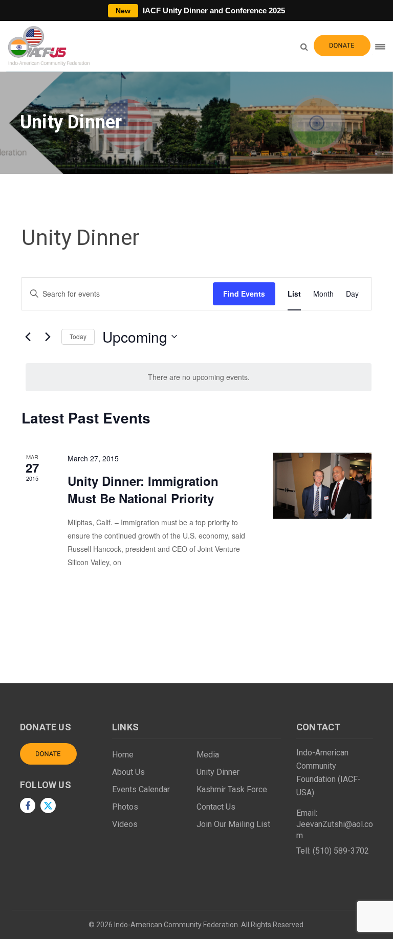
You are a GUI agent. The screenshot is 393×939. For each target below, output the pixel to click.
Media (207, 754)
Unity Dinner (217, 772)
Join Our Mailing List (233, 824)
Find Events (244, 293)
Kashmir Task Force (231, 789)
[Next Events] (47, 336)
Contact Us (215, 807)
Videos (125, 824)
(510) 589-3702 (341, 851)
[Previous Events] (27, 336)
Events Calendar (141, 789)
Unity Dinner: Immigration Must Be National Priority (143, 489)
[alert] (199, 377)
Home (123, 754)
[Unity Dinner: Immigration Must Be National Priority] (322, 486)
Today (78, 336)
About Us (128, 772)
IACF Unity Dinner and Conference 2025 (200, 10)
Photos (125, 807)
